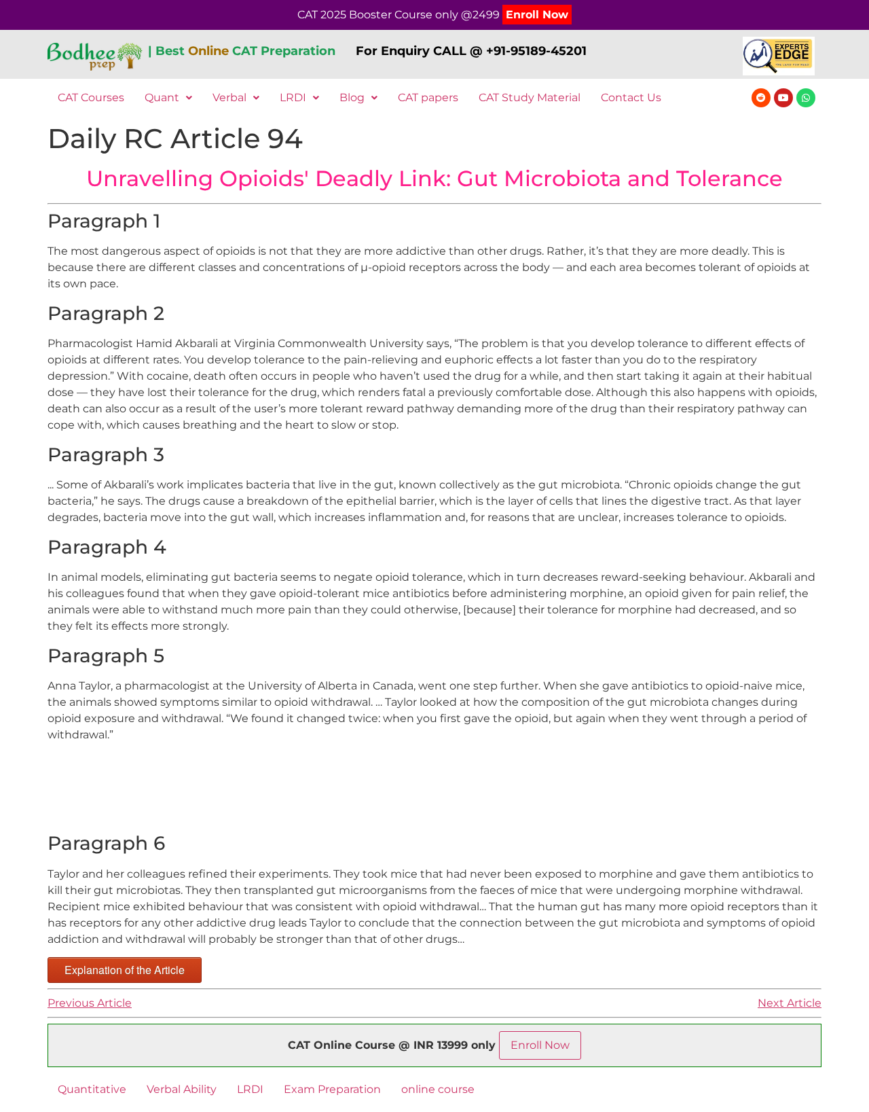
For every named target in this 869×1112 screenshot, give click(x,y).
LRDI (293, 97)
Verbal (229, 97)
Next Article (789, 1003)
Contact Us (631, 97)
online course (438, 1089)
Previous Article (90, 1003)
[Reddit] (761, 97)
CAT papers (428, 97)
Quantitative (92, 1089)
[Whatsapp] (805, 97)
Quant (162, 97)
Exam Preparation (332, 1089)
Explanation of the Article (124, 970)
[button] (168, 97)
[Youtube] (783, 97)
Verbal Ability (182, 1089)
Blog (352, 97)
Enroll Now (537, 14)
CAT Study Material (529, 97)
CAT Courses (91, 97)
